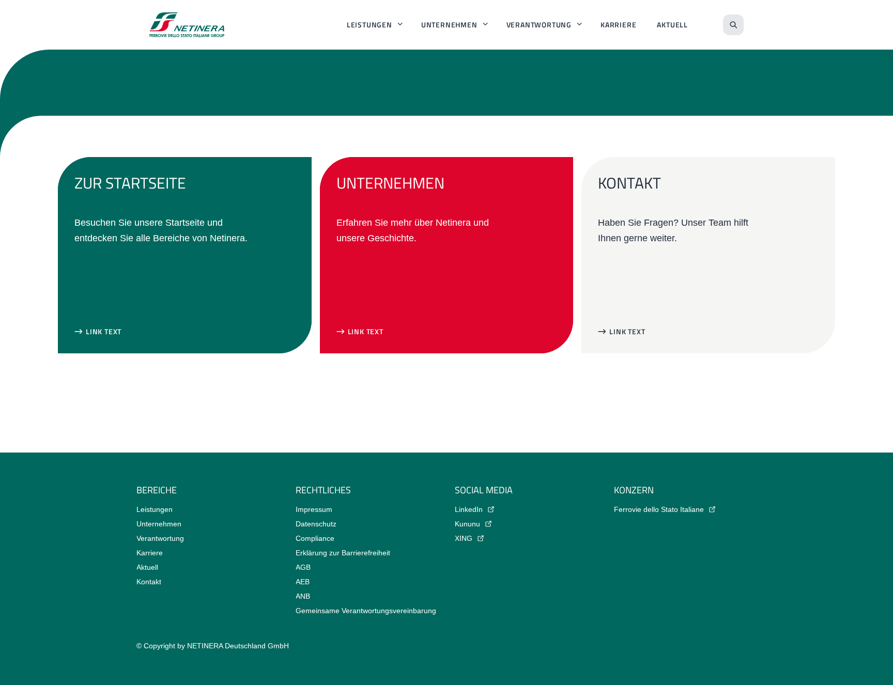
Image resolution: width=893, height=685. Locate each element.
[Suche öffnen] (733, 24)
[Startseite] (187, 24)
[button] (97, 331)
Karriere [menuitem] (618, 24)
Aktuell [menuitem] (672, 24)
